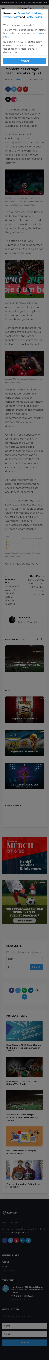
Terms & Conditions (29, 13)
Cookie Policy (33, 17)
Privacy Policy (11, 17)
